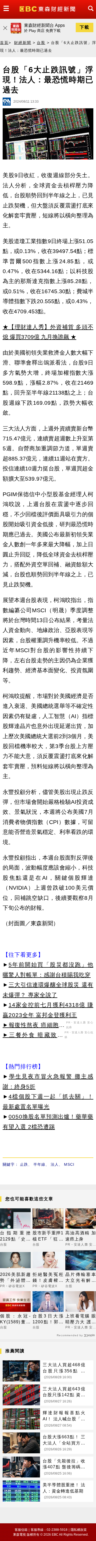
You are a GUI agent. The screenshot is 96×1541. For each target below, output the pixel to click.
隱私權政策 (79, 1530)
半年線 (39, 1164)
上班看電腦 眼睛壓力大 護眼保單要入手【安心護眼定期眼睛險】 (80, 1319)
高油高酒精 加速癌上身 (80, 1236)
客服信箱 (21, 1530)
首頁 (4, 42)
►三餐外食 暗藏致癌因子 (33, 1036)
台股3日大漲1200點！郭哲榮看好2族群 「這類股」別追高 (48, 1319)
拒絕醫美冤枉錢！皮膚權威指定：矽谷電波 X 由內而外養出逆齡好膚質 (48, 1278)
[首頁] (48, 8)
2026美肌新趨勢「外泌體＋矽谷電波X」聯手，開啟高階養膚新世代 (15, 1278)
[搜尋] (89, 13)
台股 (41, 42)
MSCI (69, 1164)
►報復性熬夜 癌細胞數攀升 (34, 1026)
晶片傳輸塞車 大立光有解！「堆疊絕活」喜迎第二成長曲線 (80, 1278)
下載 (84, 27)
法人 (55, 1164)
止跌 (24, 1164)
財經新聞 (22, 42)
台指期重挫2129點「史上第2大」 (15, 1236)
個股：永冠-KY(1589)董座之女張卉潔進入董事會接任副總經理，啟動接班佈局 (15, 1319)
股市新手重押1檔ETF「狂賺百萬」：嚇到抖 (48, 1236)
